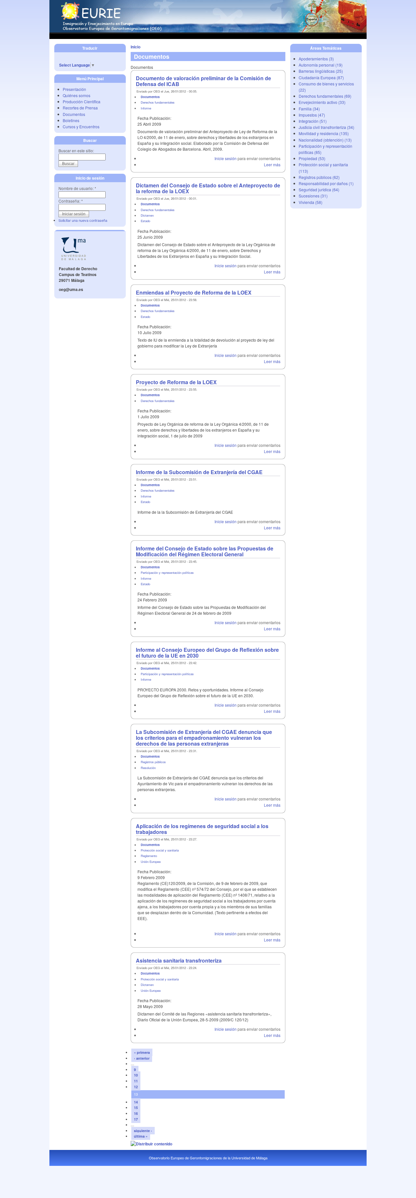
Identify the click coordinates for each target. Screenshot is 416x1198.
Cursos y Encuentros (81, 126)
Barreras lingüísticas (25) (321, 71)
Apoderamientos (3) (316, 58)
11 (136, 1080)
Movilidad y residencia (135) (324, 133)
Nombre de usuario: (77, 188)
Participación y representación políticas (167, 572)
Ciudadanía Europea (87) (321, 77)
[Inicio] (208, 31)
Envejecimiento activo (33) (322, 102)
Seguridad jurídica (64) (319, 189)
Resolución (148, 767)
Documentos (74, 114)
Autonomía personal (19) (321, 65)
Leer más (272, 164)
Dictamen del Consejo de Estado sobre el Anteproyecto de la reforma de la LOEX (208, 188)
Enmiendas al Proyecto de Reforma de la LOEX (194, 292)
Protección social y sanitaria (160, 850)
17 (136, 1119)
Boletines (71, 120)
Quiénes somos (76, 95)
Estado (145, 221)
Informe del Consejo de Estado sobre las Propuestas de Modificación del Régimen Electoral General (204, 551)
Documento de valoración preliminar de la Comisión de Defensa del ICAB (203, 81)
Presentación (74, 89)
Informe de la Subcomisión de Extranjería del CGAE (199, 472)
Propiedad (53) (312, 158)
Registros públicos (153, 762)
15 (136, 1107)
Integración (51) (313, 121)
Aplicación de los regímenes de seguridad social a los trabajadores (202, 829)
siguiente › (143, 1130)
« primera (142, 1052)
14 (136, 1102)
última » (141, 1136)
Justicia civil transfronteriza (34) (326, 127)
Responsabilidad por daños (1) (326, 183)
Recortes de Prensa (80, 107)
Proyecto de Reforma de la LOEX (176, 382)
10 (136, 1075)
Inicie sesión (225, 158)
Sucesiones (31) (313, 195)
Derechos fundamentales (158, 102)
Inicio (135, 47)
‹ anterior (142, 1058)
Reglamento (149, 855)
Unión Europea (151, 861)
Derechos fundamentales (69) (325, 96)
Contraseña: (70, 201)
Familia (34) (309, 108)
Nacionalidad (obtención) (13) (325, 140)
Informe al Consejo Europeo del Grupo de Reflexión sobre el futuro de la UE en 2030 (207, 652)
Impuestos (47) (312, 115)
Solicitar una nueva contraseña (82, 220)
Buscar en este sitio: (76, 150)
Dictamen (147, 215)
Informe (146, 108)
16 (136, 1113)
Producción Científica (81, 101)
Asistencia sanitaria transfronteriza (179, 960)
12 (136, 1086)
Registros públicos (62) (319, 177)
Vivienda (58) (310, 202)
